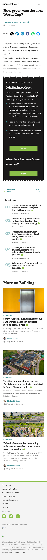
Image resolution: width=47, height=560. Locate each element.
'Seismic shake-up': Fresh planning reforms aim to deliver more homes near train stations (21, 446)
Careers (5, 507)
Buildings (7, 315)
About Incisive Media (10, 492)
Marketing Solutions (10, 489)
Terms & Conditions (10, 500)
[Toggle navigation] (42, 3)
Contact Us (6, 485)
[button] (39, 3)
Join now (23, 148)
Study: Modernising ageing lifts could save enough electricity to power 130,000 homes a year (22, 321)
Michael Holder (13, 401)
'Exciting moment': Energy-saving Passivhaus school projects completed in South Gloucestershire (23, 384)
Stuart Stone (12, 339)
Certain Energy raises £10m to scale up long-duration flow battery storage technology (26, 221)
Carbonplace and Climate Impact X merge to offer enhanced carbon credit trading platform (27, 251)
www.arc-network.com (17, 552)
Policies (5, 503)
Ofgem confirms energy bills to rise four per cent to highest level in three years (26, 207)
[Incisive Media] (6, 536)
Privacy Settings (8, 496)
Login (23, 173)
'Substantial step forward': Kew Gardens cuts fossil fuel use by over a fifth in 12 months (25, 235)
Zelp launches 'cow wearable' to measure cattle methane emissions (27, 265)
